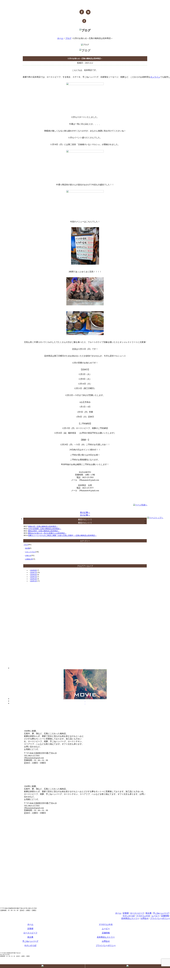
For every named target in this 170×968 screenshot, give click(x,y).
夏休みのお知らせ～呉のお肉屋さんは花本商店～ (47, 533)
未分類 (27, 548)
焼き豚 (149, 913)
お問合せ (145, 918)
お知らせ (28, 555)
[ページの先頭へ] (140, 505)
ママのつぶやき (143, 916)
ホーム (60, 38)
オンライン (155, 77)
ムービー (156, 916)
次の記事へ (85, 515)
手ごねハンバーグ (161, 913)
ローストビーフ (137, 913)
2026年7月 (33, 572)
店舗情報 (165, 916)
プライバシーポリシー (160, 918)
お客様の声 (29, 559)
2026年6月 (33, 574)
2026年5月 (33, 577)
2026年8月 (33, 570)
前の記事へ (85, 512)
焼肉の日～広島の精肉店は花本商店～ (43, 526)
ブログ (68, 38)
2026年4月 (33, 579)
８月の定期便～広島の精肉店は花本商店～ (44, 529)
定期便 (126, 913)
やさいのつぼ (129, 916)
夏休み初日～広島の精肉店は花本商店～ (43, 531)
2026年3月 (33, 581)
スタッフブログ (30, 552)
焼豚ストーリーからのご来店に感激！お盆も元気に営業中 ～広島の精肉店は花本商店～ (62, 535)
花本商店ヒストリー (130, 918)
